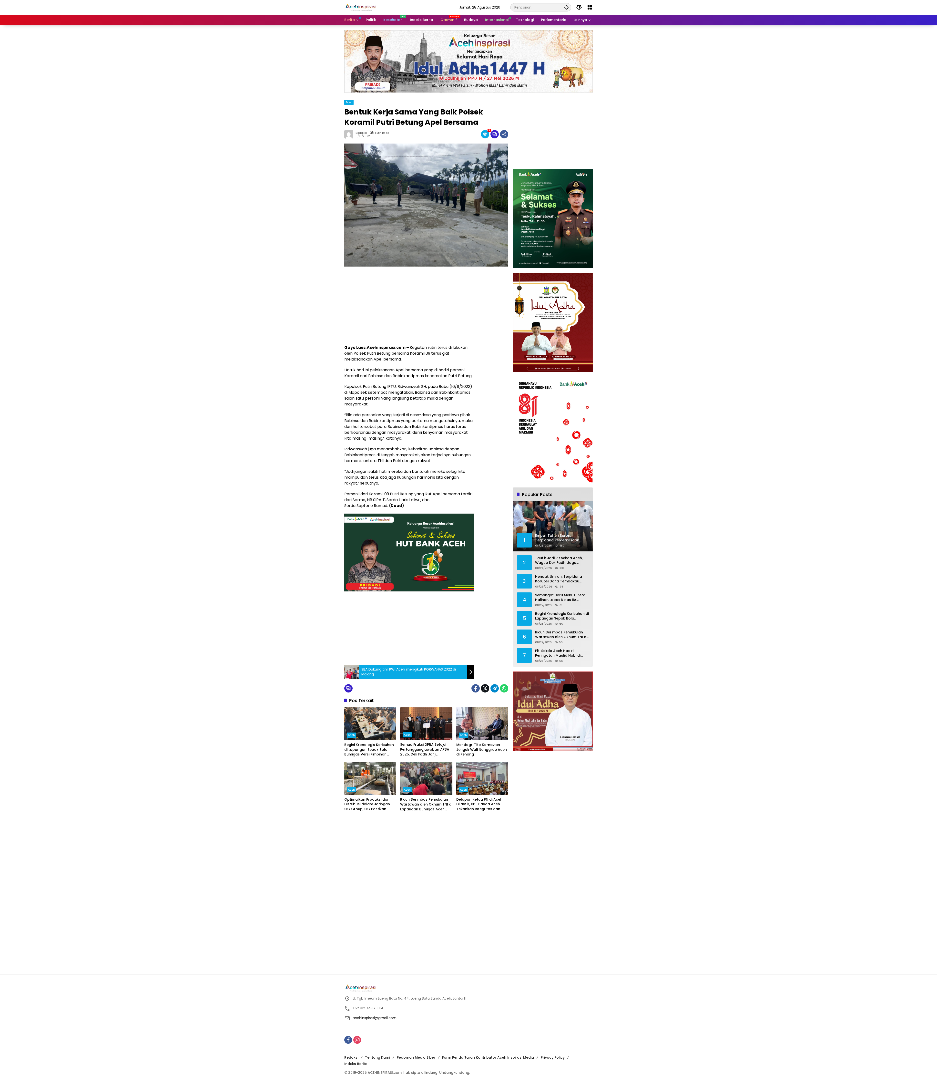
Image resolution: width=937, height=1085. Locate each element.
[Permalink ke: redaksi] (350, 134)
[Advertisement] (409, 305)
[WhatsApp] (504, 688)
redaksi (361, 133)
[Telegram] (494, 688)
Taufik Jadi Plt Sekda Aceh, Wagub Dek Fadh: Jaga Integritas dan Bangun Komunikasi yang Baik (559, 560)
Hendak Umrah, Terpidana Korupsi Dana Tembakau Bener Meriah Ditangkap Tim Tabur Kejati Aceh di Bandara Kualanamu (561, 579)
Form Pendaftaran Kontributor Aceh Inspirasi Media (488, 1057)
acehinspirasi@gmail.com (375, 1017)
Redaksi (351, 1057)
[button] (566, 7)
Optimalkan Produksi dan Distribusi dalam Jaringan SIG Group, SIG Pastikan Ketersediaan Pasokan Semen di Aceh (367, 804)
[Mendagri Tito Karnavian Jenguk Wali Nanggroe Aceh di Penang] (482, 723)
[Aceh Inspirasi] (362, 7)
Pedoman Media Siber (416, 1057)
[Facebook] (475, 688)
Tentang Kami (377, 1057)
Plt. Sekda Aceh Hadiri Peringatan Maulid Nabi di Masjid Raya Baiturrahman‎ (558, 653)
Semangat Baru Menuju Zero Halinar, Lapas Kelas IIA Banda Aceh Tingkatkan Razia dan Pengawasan (561, 597)
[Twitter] (485, 688)
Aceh (349, 102)
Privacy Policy (553, 1057)
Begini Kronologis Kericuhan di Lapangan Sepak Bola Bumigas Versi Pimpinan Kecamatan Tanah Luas (369, 750)
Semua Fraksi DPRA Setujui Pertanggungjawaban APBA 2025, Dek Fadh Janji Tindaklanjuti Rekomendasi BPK (424, 749)
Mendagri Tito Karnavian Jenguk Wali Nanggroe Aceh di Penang (481, 750)
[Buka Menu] (590, 7)
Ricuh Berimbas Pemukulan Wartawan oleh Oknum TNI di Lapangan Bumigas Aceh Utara (426, 804)
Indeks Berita (355, 1063)
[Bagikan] (504, 134)
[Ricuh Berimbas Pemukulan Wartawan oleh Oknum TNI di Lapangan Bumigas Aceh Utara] (426, 778)
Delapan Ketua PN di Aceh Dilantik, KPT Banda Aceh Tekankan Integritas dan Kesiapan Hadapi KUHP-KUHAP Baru (479, 804)
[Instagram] (357, 1040)
